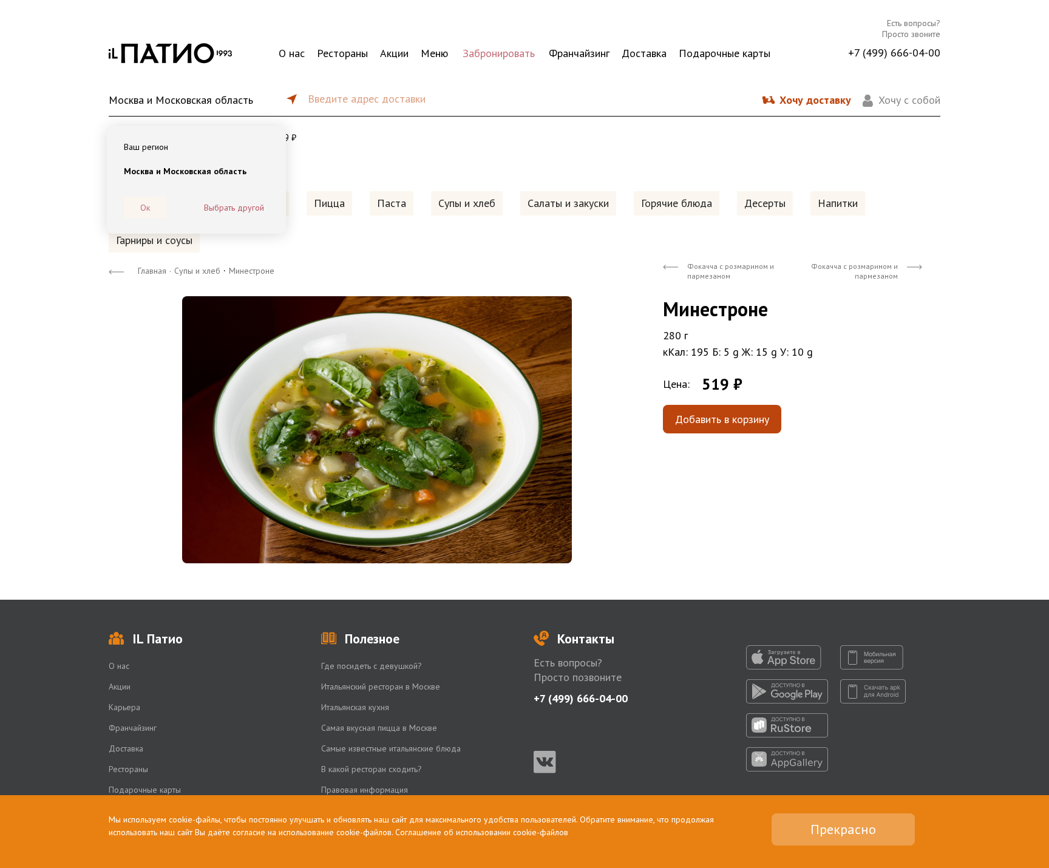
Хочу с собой (909, 100)
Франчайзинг (579, 53)
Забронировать (499, 53)
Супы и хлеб (466, 203)
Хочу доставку (815, 100)
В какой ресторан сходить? (371, 769)
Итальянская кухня (355, 707)
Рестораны (342, 53)
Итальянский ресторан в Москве (380, 686)
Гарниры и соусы (154, 240)
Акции (394, 53)
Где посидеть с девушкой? (371, 665)
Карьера (124, 707)
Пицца (329, 203)
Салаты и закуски (568, 203)
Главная (152, 270)
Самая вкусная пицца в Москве (379, 727)
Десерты (765, 203)
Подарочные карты (724, 53)
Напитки (838, 203)
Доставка (644, 53)
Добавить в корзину (722, 419)
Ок (145, 207)
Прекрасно (843, 829)
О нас (292, 53)
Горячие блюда (676, 203)
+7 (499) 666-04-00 (894, 52)
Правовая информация (364, 789)
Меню (434, 53)
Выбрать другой (234, 207)
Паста (391, 203)
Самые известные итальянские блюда (391, 748)
